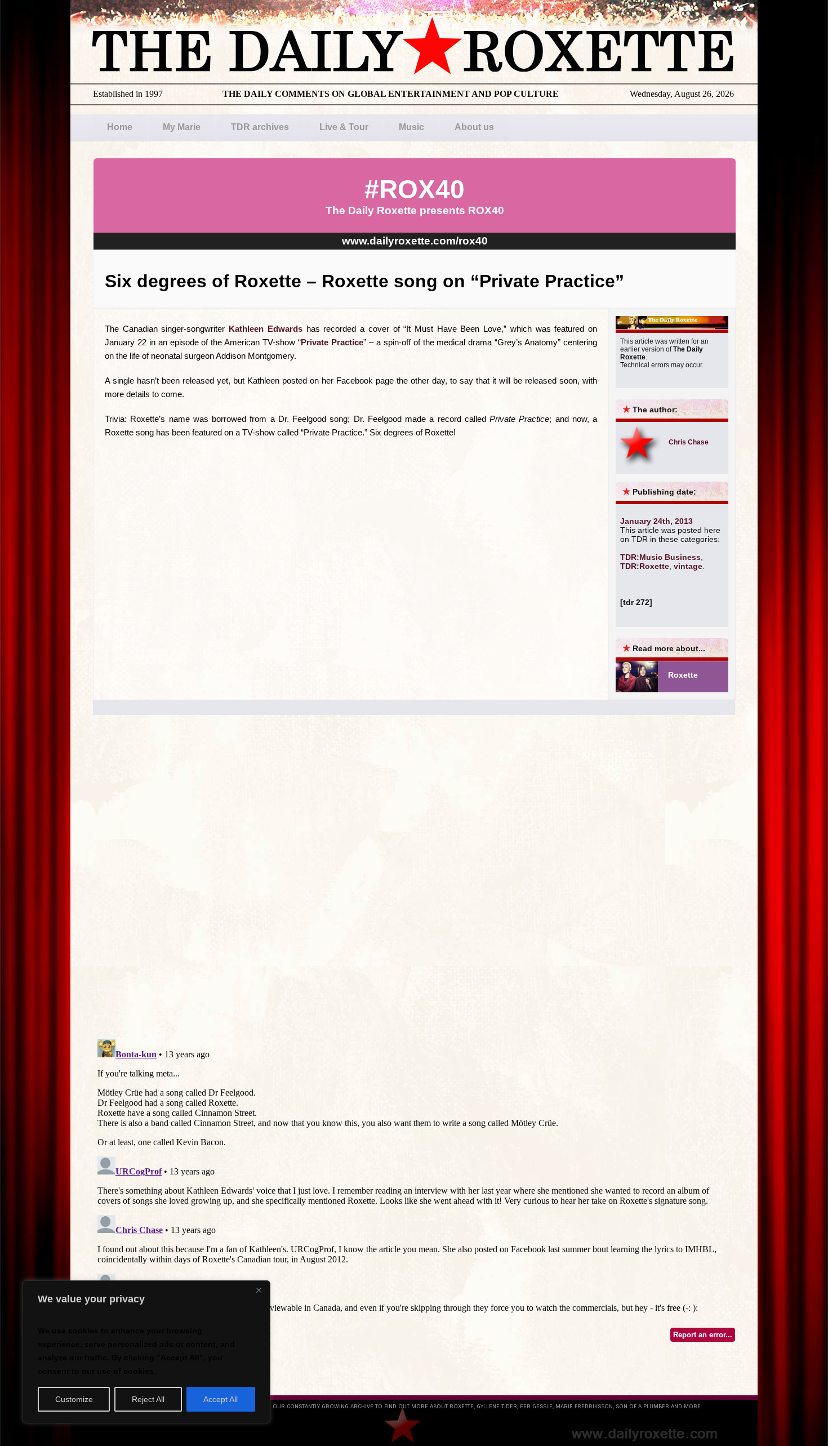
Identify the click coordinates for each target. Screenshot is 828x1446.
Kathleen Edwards (265, 328)
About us (474, 127)
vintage (688, 566)
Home (119, 127)
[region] (146, 1351)
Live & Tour (343, 127)
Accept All (220, 1399)
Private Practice (332, 342)
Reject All (148, 1399)
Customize (74, 1399)
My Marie (182, 127)
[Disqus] (414, 887)
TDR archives (260, 127)
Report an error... (702, 1335)
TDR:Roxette (644, 566)
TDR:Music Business (660, 557)
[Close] (258, 1290)
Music (411, 127)
